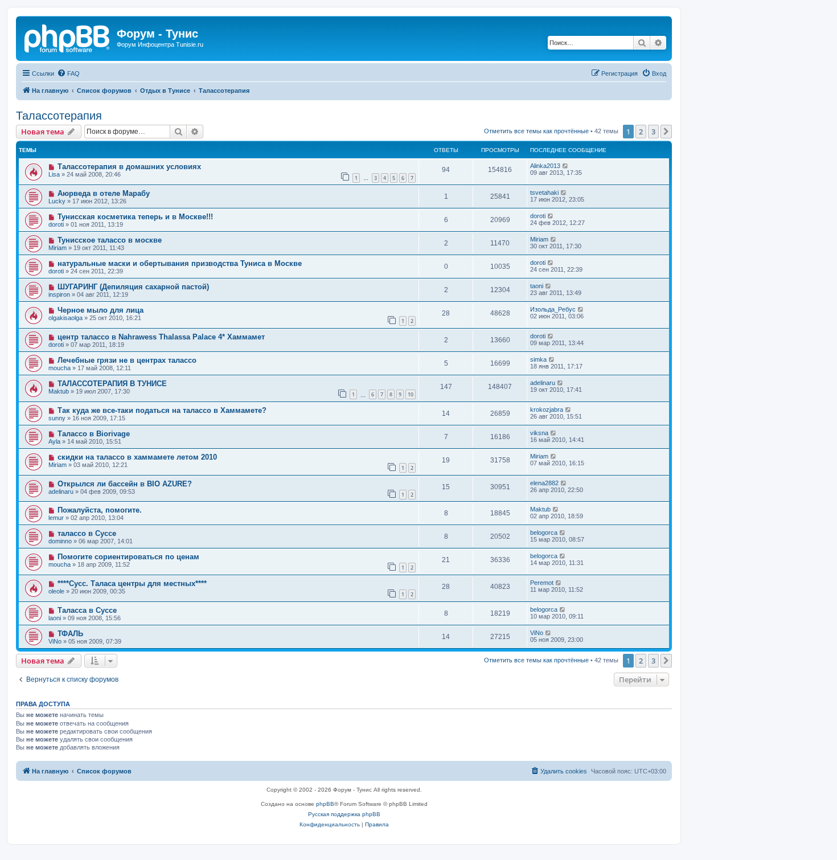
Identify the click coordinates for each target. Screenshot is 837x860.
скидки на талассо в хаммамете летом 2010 (137, 457)
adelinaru (542, 382)
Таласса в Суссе (87, 610)
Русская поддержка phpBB (344, 814)
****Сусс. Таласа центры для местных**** (132, 583)
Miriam (57, 247)
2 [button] (641, 131)
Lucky (56, 201)
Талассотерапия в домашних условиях (129, 166)
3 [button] (653, 131)
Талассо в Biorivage (94, 433)
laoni (54, 618)
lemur (56, 517)
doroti (56, 224)
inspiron (59, 294)
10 (410, 394)
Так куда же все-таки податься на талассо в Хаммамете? (162, 410)
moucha (59, 368)
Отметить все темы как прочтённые (536, 131)
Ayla (54, 441)
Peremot (541, 582)
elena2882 (544, 483)
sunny (56, 418)
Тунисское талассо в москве (110, 240)
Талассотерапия (59, 115)
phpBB (325, 804)
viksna (539, 432)
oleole (56, 591)
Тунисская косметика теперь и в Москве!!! (135, 216)
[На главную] (68, 37)
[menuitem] (68, 73)
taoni (536, 285)
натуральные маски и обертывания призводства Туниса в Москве (180, 263)
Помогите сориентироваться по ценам (128, 556)
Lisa (54, 174)
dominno (60, 541)
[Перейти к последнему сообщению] (565, 165)
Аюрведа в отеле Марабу (104, 193)
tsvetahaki (544, 192)
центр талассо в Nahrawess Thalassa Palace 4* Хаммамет (161, 337)
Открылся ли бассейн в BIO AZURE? (125, 484)
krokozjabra (546, 409)
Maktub (58, 391)
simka (538, 359)
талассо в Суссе (87, 533)
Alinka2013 (545, 165)
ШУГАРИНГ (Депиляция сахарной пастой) (133, 286)
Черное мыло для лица (100, 310)
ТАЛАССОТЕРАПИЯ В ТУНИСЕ (112, 383)
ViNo (54, 641)
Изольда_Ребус (553, 309)
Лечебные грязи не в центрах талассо (127, 360)
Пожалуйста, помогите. (100, 510)
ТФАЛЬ (70, 633)
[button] (666, 131)
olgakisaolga (65, 317)
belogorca (543, 532)
